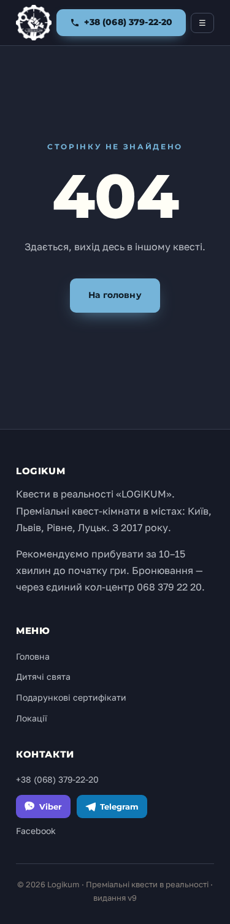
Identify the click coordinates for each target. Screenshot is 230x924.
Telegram (119, 806)
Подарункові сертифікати (71, 697)
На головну (114, 294)
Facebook (36, 830)
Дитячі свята (43, 676)
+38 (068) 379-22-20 (57, 779)
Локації (31, 718)
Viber (50, 806)
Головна (33, 656)
